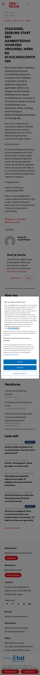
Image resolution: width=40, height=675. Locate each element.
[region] (20, 337)
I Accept (20, 361)
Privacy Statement (13, 328)
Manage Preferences (20, 373)
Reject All (20, 367)
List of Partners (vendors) (11, 354)
